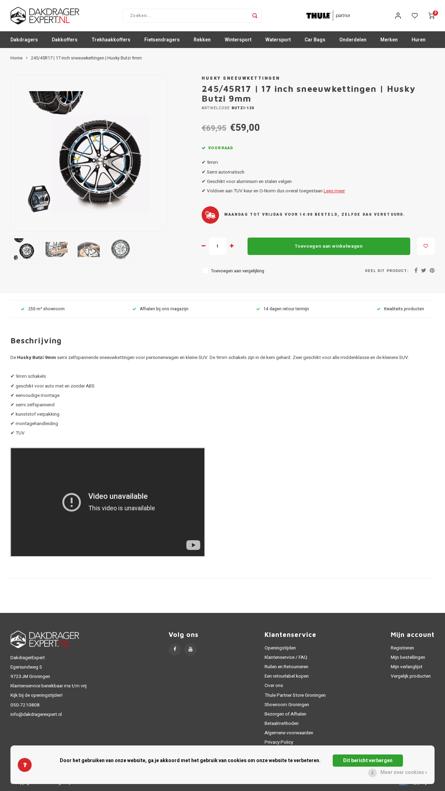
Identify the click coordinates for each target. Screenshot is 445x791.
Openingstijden (280, 648)
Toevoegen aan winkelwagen (329, 246)
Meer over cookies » (403, 772)
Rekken (202, 39)
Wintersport (238, 39)
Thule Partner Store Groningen (295, 695)
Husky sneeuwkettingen (241, 78)
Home (16, 58)
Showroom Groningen (287, 704)
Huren (419, 39)
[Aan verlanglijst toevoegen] (426, 246)
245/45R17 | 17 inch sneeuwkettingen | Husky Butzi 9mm (86, 58)
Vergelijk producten (411, 676)
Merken (389, 39)
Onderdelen (352, 39)
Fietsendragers (162, 39)
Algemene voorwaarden (289, 732)
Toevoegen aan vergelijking (237, 271)
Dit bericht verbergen (368, 760)
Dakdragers (24, 39)
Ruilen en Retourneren (286, 666)
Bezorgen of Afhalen (285, 714)
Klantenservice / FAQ (286, 657)
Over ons (274, 685)
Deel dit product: (386, 270)
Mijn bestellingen (408, 657)
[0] (431, 15)
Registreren (402, 648)
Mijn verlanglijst (406, 666)
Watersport (278, 39)
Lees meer (334, 190)
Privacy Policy (279, 742)
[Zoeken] (255, 16)
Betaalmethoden (282, 723)
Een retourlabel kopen (287, 676)
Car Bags (315, 39)
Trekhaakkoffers (110, 39)
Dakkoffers (65, 39)
